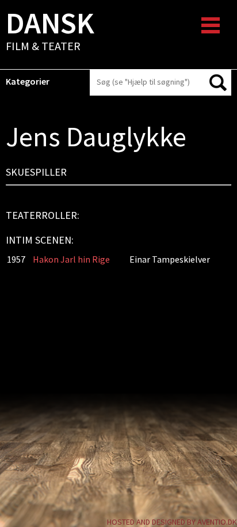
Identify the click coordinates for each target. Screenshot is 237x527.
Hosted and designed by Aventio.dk (172, 522)
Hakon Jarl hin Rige (71, 259)
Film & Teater (50, 32)
